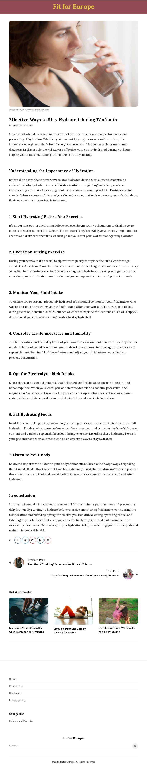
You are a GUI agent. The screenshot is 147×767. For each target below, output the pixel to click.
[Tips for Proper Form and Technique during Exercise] (128, 574)
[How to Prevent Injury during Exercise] (73, 611)
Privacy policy (17, 700)
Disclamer (15, 693)
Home (12, 678)
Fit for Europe (73, 6)
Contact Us (16, 686)
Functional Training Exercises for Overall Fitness (60, 564)
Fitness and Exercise (22, 125)
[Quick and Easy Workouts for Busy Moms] (118, 611)
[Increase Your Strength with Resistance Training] (28, 611)
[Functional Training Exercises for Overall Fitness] (18, 562)
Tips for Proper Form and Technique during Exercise (85, 575)
